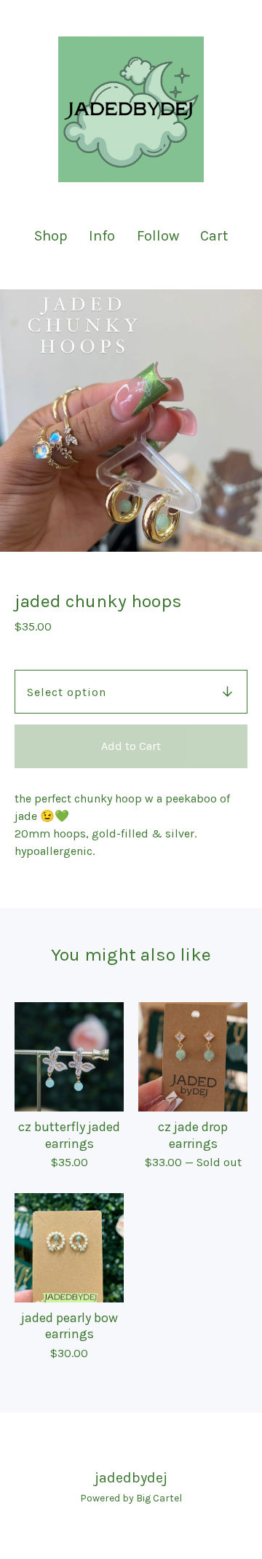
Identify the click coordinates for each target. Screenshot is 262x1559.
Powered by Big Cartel (131, 1498)
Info (102, 235)
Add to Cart (131, 746)
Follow (158, 235)
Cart (214, 235)
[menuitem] (51, 236)
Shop (51, 235)
